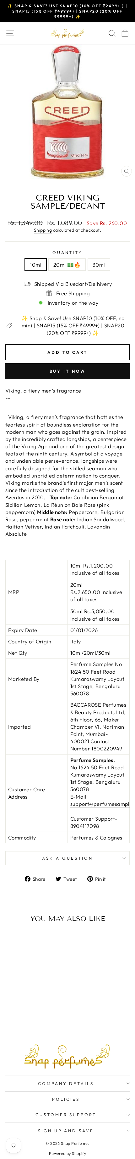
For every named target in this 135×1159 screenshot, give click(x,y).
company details (66, 1083)
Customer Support (66, 1114)
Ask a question (67, 858)
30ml (99, 264)
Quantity (67, 252)
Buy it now (68, 371)
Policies (66, 1099)
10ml (35, 264)
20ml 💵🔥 (67, 264)
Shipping (43, 230)
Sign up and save (66, 1130)
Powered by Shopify (67, 1153)
